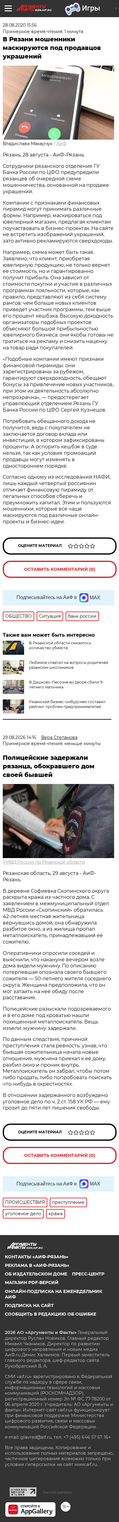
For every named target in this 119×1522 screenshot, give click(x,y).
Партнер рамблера (57, 1492)
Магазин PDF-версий (32, 1282)
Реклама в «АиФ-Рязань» (37, 1265)
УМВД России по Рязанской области (44, 862)
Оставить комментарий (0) (59, 569)
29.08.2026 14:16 (19, 737)
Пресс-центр (88, 1274)
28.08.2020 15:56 (20, 25)
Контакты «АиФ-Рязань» (36, 1257)
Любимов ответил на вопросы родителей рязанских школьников (68, 665)
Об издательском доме (36, 1274)
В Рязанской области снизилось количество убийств (60, 645)
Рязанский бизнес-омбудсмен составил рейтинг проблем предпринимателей (67, 704)
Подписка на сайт (29, 1305)
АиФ (61, 143)
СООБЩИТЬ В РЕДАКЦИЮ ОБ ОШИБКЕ (50, 1314)
